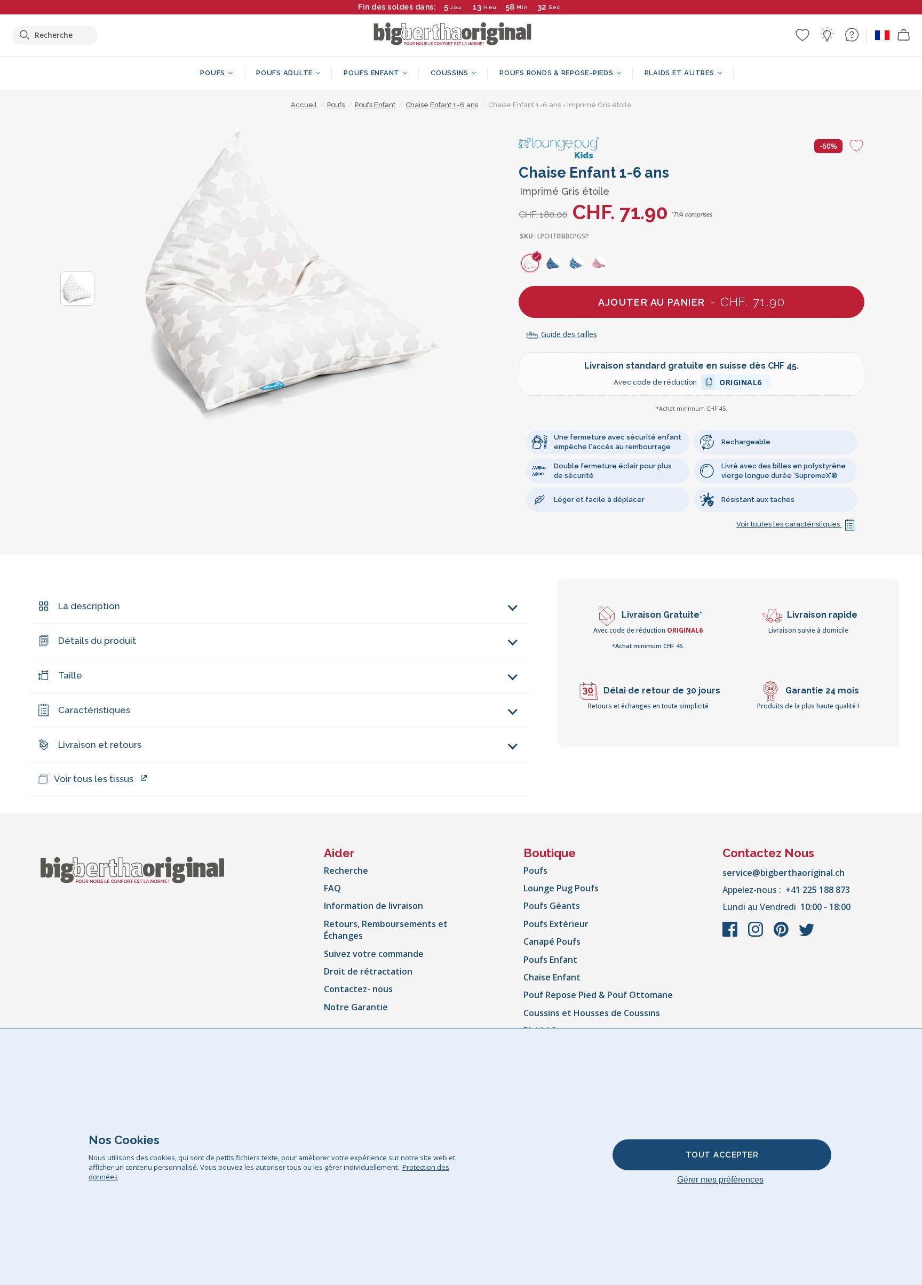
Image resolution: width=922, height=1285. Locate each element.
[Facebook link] (731, 934)
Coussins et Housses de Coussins (591, 1013)
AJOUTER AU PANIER (691, 301)
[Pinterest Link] (782, 934)
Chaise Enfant (552, 977)
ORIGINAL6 (740, 383)
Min (522, 7)
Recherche (346, 870)
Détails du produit (97, 640)
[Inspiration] (827, 35)
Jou (456, 7)
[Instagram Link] (756, 934)
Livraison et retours (99, 744)
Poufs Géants (551, 906)
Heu (490, 7)
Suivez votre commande (374, 954)
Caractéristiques (94, 710)
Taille (70, 675)
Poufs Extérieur (556, 924)
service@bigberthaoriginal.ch (783, 873)
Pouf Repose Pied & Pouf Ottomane (598, 995)
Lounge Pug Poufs (561, 888)
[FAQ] (852, 35)
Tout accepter (722, 1155)
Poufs (535, 870)
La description (89, 606)
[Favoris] (802, 35)
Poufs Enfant (550, 959)
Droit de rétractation (368, 971)
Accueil (304, 105)
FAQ (332, 888)
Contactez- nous (358, 989)
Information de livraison (373, 906)
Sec (554, 7)
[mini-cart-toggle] (904, 35)
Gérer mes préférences (720, 1179)
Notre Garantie (356, 1007)
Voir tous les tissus (93, 778)
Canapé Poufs (552, 941)
